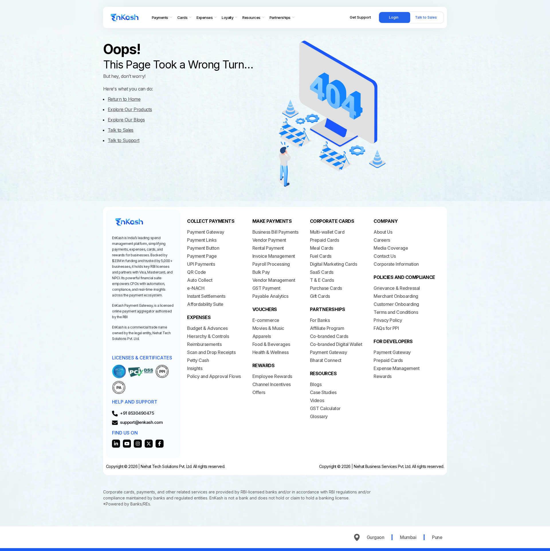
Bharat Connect (325, 360)
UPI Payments (201, 264)
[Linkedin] (116, 444)
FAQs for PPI (386, 328)
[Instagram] (138, 444)
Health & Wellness (270, 352)
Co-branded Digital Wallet (336, 344)
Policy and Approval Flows (214, 376)
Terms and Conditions (396, 312)
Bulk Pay (261, 272)
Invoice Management (273, 256)
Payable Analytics (270, 296)
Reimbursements (204, 344)
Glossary (319, 416)
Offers (258, 392)
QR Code (196, 272)
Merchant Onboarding (396, 296)
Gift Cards (320, 296)
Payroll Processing (271, 264)
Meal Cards (321, 248)
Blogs (316, 384)
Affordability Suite (205, 304)
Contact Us (385, 256)
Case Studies (323, 392)
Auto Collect (199, 280)
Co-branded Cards (329, 336)
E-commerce (265, 320)
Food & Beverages (271, 344)
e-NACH (195, 288)
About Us (383, 232)
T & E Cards (322, 280)
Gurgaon (375, 537)
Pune (437, 537)
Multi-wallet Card (327, 232)
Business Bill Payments (275, 232)
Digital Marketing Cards (333, 264)
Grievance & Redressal (397, 288)
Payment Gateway (205, 232)
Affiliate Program (327, 328)
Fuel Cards (320, 256)
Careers (382, 240)
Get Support (360, 17)
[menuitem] (162, 17)
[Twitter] (149, 444)
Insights (194, 368)
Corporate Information (396, 264)
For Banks (320, 320)
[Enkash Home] (124, 17)
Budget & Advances (207, 328)
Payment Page (202, 256)
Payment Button (203, 248)
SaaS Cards (321, 272)
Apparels (261, 336)
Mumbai (408, 537)
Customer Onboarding (396, 304)
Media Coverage (391, 248)
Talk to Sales (426, 17)
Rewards (383, 376)
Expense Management (396, 368)
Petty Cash (198, 360)
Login (393, 17)
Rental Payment (268, 248)
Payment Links (202, 240)
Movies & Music (268, 328)
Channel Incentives (271, 384)
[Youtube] (127, 444)
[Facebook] (160, 444)
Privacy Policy (388, 320)
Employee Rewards (272, 376)
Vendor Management (273, 280)
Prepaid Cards (324, 240)
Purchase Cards (326, 288)
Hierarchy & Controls (208, 336)
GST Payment (266, 288)
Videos (317, 400)
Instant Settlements (206, 296)
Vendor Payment (269, 240)
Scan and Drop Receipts (211, 352)
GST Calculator (325, 408)
